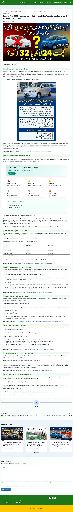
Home (21, 2)
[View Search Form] (71, 2)
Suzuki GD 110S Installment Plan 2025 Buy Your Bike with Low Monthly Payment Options (32, 151)
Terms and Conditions (57, 2)
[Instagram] (55, 498)
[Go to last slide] (3, 439)
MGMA (5, 21)
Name (3, 482)
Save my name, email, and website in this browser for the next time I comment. (19, 486)
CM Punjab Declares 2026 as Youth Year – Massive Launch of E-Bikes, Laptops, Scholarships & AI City (17, 415)
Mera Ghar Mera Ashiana (38, 508)
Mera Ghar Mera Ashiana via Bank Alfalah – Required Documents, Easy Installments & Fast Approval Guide (36, 321)
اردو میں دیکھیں (11, 173)
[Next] (70, 439)
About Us (35, 2)
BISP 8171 (30, 2)
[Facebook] (50, 498)
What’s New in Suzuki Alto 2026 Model (26, 394)
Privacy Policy (48, 2)
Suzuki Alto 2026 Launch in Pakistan (10, 394)
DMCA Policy (65, 2)
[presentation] (12, 433)
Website (51, 482)
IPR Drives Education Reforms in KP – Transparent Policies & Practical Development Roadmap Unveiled (35, 226)
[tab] (34, 452)
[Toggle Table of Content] (15, 64)
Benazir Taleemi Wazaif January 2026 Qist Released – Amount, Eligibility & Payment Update (33, 349)
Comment (4, 467)
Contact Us (41, 2)
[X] (52, 498)
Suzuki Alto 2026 (6, 13)
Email (27, 482)
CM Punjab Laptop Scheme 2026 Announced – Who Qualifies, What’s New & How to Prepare (33, 263)
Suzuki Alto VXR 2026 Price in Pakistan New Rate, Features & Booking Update (60, 444)
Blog (25, 2)
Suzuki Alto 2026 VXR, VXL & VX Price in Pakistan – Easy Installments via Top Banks (36, 444)
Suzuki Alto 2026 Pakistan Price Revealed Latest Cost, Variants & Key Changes (12, 444)
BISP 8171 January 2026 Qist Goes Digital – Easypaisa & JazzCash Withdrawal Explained (57, 415)
